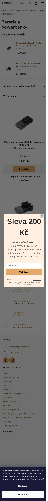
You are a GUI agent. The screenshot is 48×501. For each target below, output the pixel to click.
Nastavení (23, 486)
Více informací (37, 479)
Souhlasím (23, 494)
